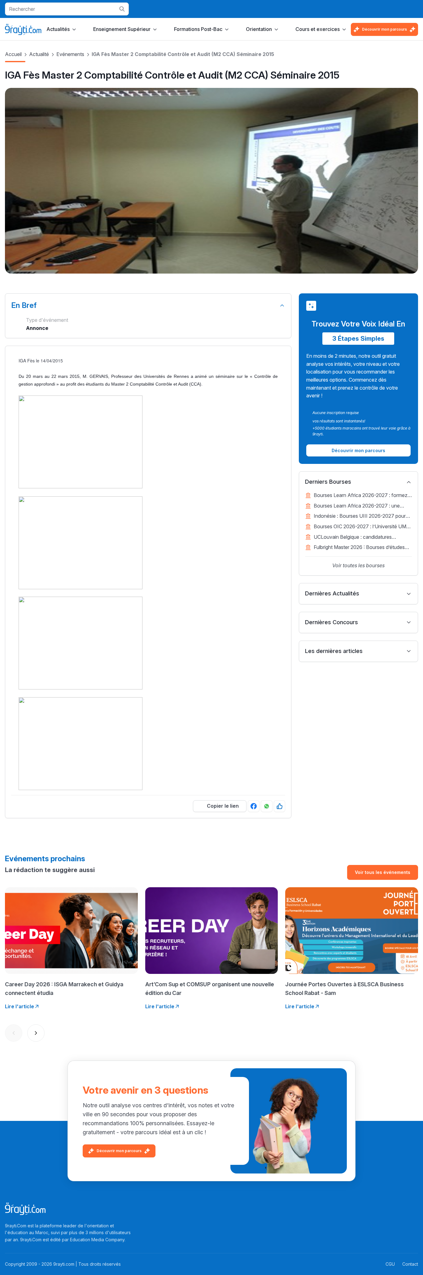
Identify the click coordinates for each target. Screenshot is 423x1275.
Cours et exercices (317, 29)
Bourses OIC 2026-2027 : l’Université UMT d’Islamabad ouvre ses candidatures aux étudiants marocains (362, 527)
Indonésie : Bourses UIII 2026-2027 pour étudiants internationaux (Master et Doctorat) (360, 516)
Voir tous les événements (382, 872)
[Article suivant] (36, 1033)
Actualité (39, 54)
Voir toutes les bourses (358, 565)
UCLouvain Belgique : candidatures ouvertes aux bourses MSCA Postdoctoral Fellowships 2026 (361, 537)
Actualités (58, 29)
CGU (390, 1264)
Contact (410, 1264)
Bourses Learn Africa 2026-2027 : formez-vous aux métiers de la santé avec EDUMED (362, 495)
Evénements (70, 54)
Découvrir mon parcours (384, 29)
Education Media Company (97, 1239)
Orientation (259, 29)
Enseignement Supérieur (121, 29)
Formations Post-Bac (198, 29)
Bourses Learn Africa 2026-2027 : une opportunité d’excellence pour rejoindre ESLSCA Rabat (357, 506)
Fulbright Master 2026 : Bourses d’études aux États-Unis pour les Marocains (359, 547)
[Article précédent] (13, 1033)
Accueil (13, 54)
